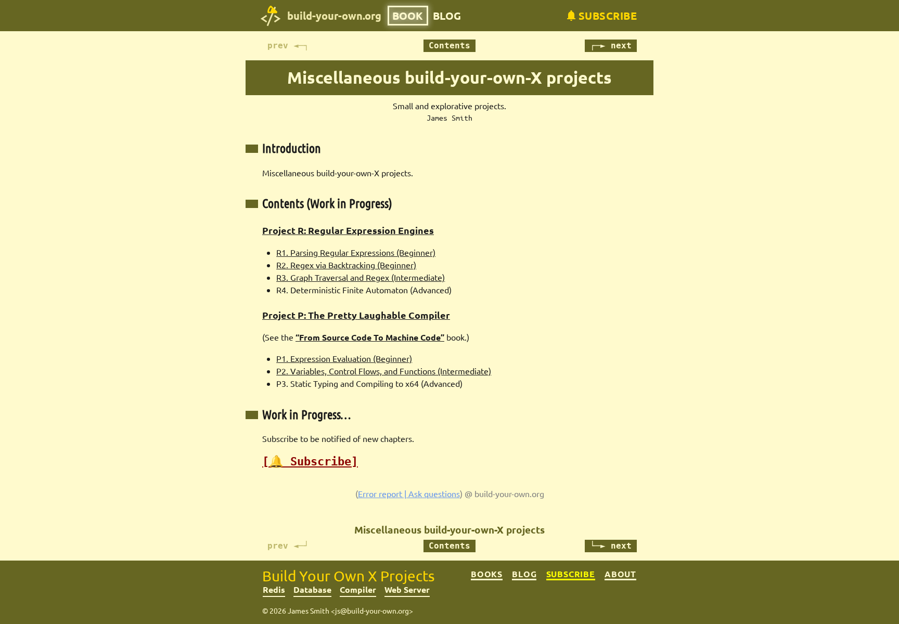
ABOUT (620, 574)
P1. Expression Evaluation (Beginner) (344, 358)
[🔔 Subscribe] (310, 461)
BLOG (447, 15)
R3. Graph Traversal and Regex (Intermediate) (360, 277)
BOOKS (487, 574)
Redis (274, 589)
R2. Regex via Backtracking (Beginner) (346, 264)
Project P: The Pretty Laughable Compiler (356, 315)
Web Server (407, 589)
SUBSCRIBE (570, 574)
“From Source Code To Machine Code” (370, 337)
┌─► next (611, 45)
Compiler (358, 589)
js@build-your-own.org (372, 610)
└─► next (611, 546)
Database (312, 589)
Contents (449, 45)
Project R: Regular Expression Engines (348, 230)
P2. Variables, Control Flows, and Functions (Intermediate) (383, 371)
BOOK (407, 15)
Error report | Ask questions (409, 493)
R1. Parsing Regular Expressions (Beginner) (355, 252)
